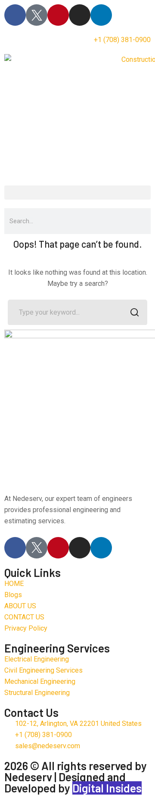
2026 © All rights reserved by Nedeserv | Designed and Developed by (75, 777)
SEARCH (134, 312)
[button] (77, 192)
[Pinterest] (58, 15)
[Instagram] (79, 15)
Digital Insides (107, 788)
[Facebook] (15, 15)
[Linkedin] (101, 15)
